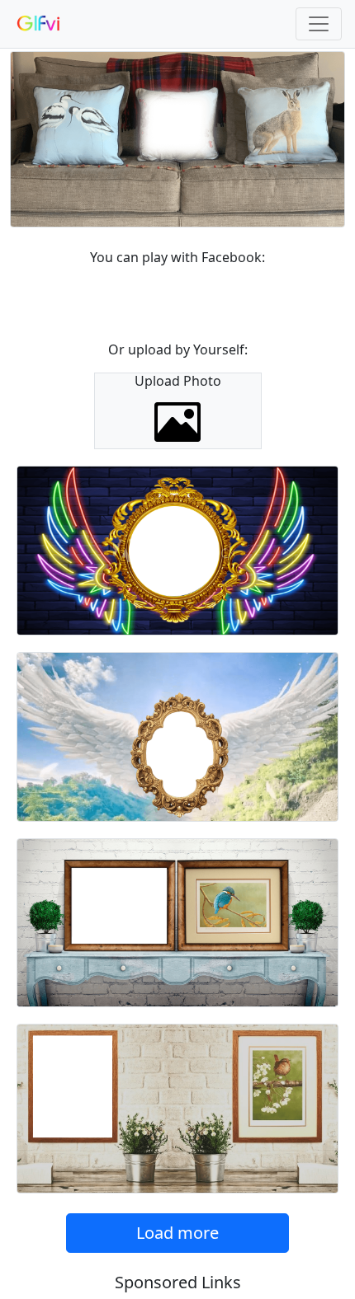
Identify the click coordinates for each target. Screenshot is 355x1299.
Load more (177, 1233)
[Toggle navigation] (319, 23)
